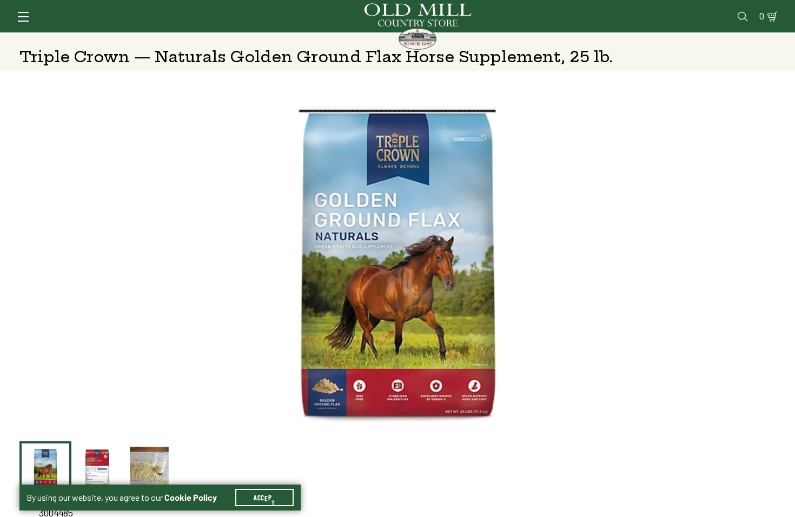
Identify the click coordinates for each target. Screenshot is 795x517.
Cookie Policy (190, 497)
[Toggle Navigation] (23, 16)
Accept (264, 497)
